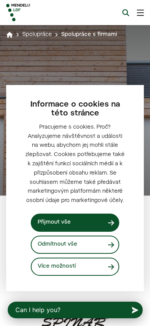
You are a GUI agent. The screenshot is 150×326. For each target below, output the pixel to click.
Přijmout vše (54, 222)
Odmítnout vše (57, 244)
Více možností (57, 266)
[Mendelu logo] (44, 12)
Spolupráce (37, 34)
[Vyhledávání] (125, 12)
